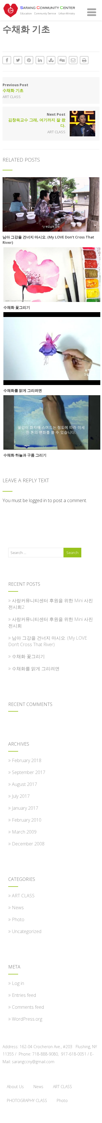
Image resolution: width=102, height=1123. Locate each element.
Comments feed (28, 1007)
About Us (15, 1086)
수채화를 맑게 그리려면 (22, 390)
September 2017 (28, 772)
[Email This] (73, 60)
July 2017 (21, 796)
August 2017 (24, 784)
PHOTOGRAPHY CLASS (27, 1100)
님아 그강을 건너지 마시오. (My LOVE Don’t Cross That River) (48, 239)
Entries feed (24, 995)
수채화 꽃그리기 (16, 307)
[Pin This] (29, 60)
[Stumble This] (51, 60)
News (18, 907)
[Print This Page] (84, 60)
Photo (18, 919)
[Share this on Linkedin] (40, 60)
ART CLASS (12, 96)
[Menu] (91, 12)
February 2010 (26, 820)
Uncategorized (26, 931)
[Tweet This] (18, 60)
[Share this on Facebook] (7, 60)
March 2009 (24, 832)
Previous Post (15, 87)
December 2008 (28, 844)
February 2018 (26, 760)
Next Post (36, 120)
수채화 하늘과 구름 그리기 (24, 455)
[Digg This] (62, 60)
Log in (18, 983)
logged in (38, 500)
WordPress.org (27, 1019)
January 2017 (25, 808)
